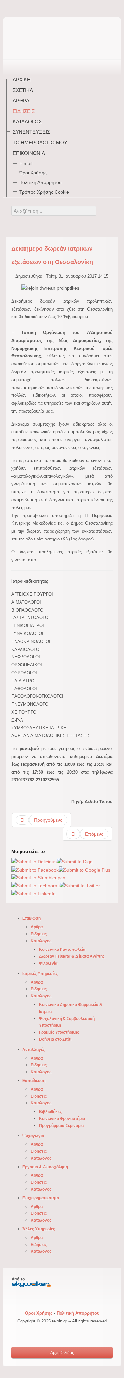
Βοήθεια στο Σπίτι (55, 1039)
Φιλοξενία (48, 963)
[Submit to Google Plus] (84, 869)
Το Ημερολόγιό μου (40, 142)
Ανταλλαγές (33, 1049)
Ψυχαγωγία (33, 1136)
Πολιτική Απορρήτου (40, 182)
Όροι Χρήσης (33, 172)
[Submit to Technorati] (35, 885)
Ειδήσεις (24, 111)
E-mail (25, 163)
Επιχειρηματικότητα (40, 1198)
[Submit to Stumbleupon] (38, 877)
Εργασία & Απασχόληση (45, 1167)
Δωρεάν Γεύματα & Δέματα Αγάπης (71, 956)
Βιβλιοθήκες (50, 1111)
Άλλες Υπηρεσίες (38, 1229)
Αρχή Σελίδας (62, 1352)
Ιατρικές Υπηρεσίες (40, 973)
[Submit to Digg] (75, 861)
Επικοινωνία (29, 153)
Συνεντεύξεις (31, 132)
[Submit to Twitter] (80, 885)
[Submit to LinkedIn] (33, 893)
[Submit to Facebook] (35, 869)
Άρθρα (21, 100)
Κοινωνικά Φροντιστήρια (62, 1118)
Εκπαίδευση (33, 1080)
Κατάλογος (27, 121)
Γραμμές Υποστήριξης (59, 1032)
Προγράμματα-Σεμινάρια (61, 1125)
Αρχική (22, 79)
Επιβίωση (31, 918)
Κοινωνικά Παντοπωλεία (62, 949)
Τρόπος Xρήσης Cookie (44, 192)
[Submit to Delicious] (34, 861)
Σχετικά (23, 90)
